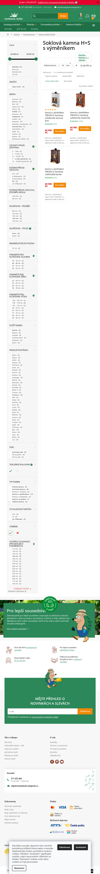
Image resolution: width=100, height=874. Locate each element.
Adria (14, 355)
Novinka (15, 72)
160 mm (15, 221)
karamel (15, 114)
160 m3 (15, 559)
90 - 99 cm (16, 318)
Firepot (15, 422)
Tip (13, 74)
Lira (14, 439)
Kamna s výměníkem (21, 494)
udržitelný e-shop (66, 650)
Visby (14, 400)
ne (13, 516)
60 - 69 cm (16, 268)
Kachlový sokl (18, 452)
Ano (14, 174)
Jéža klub (7, 742)
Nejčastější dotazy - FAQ (13, 745)
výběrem (76, 659)
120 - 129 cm (17, 305)
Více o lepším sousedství (16, 629)
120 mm (15, 213)
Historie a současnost (58, 745)
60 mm (15, 198)
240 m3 (15, 571)
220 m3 (15, 569)
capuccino (16, 107)
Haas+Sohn (17, 87)
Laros (14, 407)
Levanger (16, 377)
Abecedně (67, 81)
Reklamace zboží (10, 755)
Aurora (15, 417)
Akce (14, 69)
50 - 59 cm (16, 265)
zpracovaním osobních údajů (44, 717)
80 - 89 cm (16, 315)
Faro (14, 405)
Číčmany (16, 365)
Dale (14, 412)
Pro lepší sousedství (57, 749)
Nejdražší (79, 76)
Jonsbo (15, 375)
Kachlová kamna (19, 489)
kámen (15, 333)
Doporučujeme (50, 76)
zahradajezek (56, 762)
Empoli (15, 370)
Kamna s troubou (19, 492)
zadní (14, 236)
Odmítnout (63, 847)
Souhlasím (80, 847)
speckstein (16, 129)
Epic (14, 430)
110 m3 (15, 549)
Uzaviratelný (17, 179)
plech (14, 343)
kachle (15, 330)
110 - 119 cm (17, 303)
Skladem (15, 67)
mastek (15, 335)
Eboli (14, 367)
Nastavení (18, 868)
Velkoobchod (54, 755)
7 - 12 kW (16, 154)
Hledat (62, 16)
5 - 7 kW (15, 151)
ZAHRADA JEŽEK (51, 762)
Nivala (15, 385)
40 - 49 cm (16, 263)
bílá (14, 104)
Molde (15, 410)
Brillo (14, 437)
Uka (14, 397)
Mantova (16, 382)
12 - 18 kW (16, 156)
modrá (15, 119)
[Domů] (7, 34)
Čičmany (16, 427)
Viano (14, 432)
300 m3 (15, 578)
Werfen (15, 415)
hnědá (15, 111)
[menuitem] (12, 24)
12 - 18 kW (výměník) (20, 161)
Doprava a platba (11, 749)
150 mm (15, 218)
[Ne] (16, 470)
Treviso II (16, 395)
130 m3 (15, 554)
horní (14, 233)
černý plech (17, 454)
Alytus (15, 357)
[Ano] (9, 470)
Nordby (15, 387)
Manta (15, 380)
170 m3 (15, 561)
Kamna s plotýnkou (20, 497)
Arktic (14, 360)
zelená (15, 134)
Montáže (7, 29)
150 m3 (15, 556)
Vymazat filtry (20, 588)
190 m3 (15, 563)
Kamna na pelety (19, 499)
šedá (14, 131)
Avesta (15, 362)
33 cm (15, 248)
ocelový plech (18, 338)
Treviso (15, 392)
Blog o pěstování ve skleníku (15, 813)
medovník (16, 116)
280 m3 (15, 576)
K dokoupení (17, 176)
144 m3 (15, 583)
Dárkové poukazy (10, 823)
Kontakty (33, 29)
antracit (15, 99)
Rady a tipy (8, 809)
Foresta (15, 402)
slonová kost (17, 126)
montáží (62, 662)
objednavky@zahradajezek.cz (23, 786)
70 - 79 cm (16, 288)
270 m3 (15, 573)
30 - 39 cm (16, 261)
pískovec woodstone (20, 124)
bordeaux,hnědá (19, 139)
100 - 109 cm (17, 300)
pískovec (16, 121)
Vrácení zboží (9, 759)
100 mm (15, 196)
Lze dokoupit (17, 183)
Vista (14, 420)
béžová (15, 101)
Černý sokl (16, 457)
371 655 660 (15, 778)
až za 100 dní (18, 660)
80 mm (15, 211)
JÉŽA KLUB (20, 29)
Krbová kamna (18, 487)
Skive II (15, 390)
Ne (13, 181)
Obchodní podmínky (12, 806)
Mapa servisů (9, 819)
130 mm (15, 216)
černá (14, 109)
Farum (15, 372)
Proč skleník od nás (11, 816)
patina (15, 136)
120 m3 (15, 551)
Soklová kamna (18, 501)
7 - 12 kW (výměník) (20, 159)
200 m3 (15, 566)
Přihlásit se (84, 711)
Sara (14, 435)
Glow (14, 425)
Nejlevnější (65, 76)
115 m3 (15, 581)
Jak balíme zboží (10, 752)
